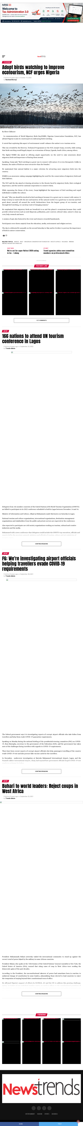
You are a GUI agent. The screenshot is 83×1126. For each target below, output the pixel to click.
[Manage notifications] (78, 1121)
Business (55, 1114)
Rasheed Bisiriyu (11, 80)
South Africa (56, 241)
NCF (22, 241)
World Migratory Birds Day (12, 243)
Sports (47, 1114)
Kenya (17, 241)
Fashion (39, 1114)
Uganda (65, 241)
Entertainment (30, 1114)
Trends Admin (10, 348)
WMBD (72, 241)
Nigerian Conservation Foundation (37, 241)
